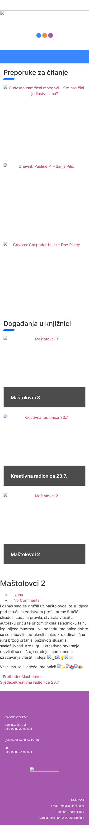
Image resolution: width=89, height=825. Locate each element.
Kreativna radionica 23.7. (39, 476)
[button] (83, 56)
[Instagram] (44, 35)
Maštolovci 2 (25, 554)
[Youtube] (50, 35)
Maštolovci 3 (25, 398)
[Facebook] (38, 35)
